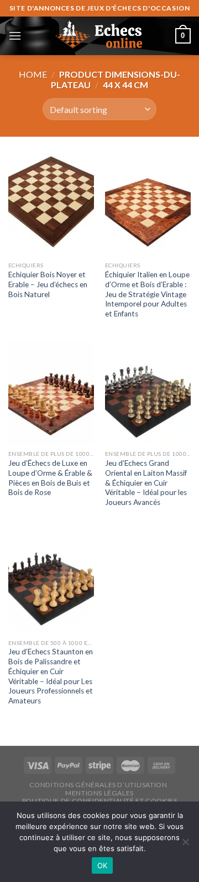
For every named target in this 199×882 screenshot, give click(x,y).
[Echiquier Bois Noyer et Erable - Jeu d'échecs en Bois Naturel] (51, 204)
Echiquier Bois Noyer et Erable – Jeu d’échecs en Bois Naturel (47, 284)
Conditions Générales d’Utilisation (98, 785)
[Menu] (15, 35)
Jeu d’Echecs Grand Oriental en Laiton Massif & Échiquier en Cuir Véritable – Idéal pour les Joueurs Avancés (146, 483)
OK (102, 865)
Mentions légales (99, 793)
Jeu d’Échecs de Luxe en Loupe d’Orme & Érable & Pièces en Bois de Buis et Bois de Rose (50, 478)
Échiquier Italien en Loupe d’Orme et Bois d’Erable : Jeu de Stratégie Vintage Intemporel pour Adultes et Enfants (147, 294)
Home (33, 74)
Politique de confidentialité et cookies (99, 801)
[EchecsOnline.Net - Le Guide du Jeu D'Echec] (99, 36)
